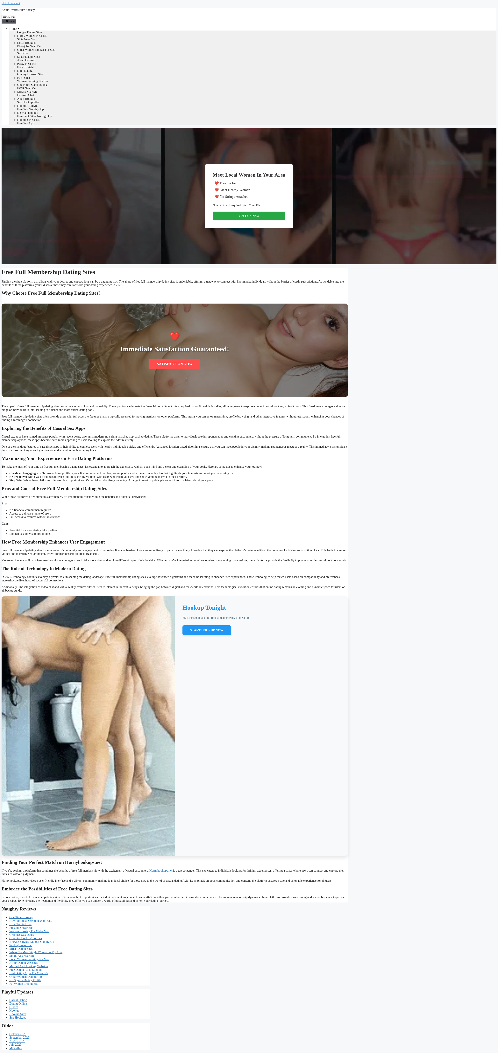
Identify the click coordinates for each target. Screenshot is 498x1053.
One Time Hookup (20, 917)
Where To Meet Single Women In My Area (35, 952)
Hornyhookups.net (160, 870)
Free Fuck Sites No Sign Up (34, 116)
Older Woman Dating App (25, 976)
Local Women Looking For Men (29, 959)
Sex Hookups (17, 1017)
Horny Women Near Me (32, 35)
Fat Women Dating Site (23, 983)
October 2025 (17, 1034)
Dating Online (18, 1003)
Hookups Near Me (28, 119)
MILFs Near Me (27, 91)
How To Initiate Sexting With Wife (30, 920)
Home (13, 28)
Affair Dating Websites (23, 962)
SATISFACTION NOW (175, 364)
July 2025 (15, 1044)
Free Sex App (25, 123)
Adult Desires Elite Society (18, 9)
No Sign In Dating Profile (25, 980)
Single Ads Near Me (21, 955)
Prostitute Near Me (20, 927)
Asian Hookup (26, 60)
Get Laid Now (249, 216)
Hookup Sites (17, 1014)
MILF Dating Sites (20, 948)
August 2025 (17, 1041)
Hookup (14, 1010)
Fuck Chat (23, 77)
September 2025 (19, 1037)
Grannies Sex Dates (21, 934)
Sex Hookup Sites (28, 102)
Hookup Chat (25, 95)
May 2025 (15, 1048)
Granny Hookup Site (30, 74)
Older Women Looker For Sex (36, 49)
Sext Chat (23, 53)
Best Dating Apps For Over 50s (28, 973)
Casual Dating (18, 1000)
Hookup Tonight (27, 105)
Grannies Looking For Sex (25, 938)
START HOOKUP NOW (206, 630)
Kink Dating (24, 70)
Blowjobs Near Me (29, 46)
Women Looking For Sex (32, 81)
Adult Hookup (26, 98)
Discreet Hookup (27, 112)
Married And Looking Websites (28, 966)
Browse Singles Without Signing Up (31, 941)
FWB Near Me (26, 88)
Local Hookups (26, 42)
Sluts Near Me (26, 39)
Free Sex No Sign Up (30, 109)
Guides (13, 1007)
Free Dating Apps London (25, 969)
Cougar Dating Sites (29, 32)
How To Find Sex (20, 924)
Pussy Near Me (26, 63)
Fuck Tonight (25, 67)
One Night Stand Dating (32, 84)
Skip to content (11, 3)
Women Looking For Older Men (29, 931)
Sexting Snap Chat (20, 945)
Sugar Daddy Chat (28, 56)
